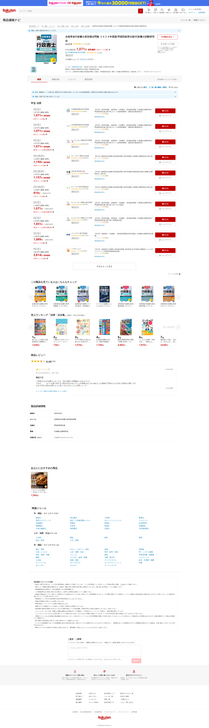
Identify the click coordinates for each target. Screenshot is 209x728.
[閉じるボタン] (179, 31)
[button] (155, 10)
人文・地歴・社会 (63, 26)
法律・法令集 (85, 26)
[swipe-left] (31, 297)
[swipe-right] (178, 297)
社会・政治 (74, 26)
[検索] (140, 11)
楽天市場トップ (34, 26)
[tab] (39, 79)
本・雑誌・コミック (48, 26)
